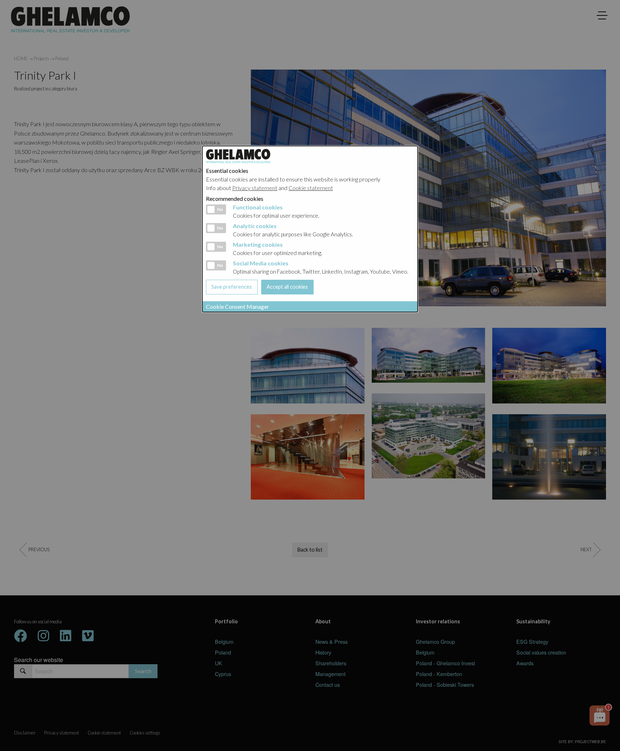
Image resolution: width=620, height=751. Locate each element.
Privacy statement (254, 187)
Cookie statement (310, 187)
